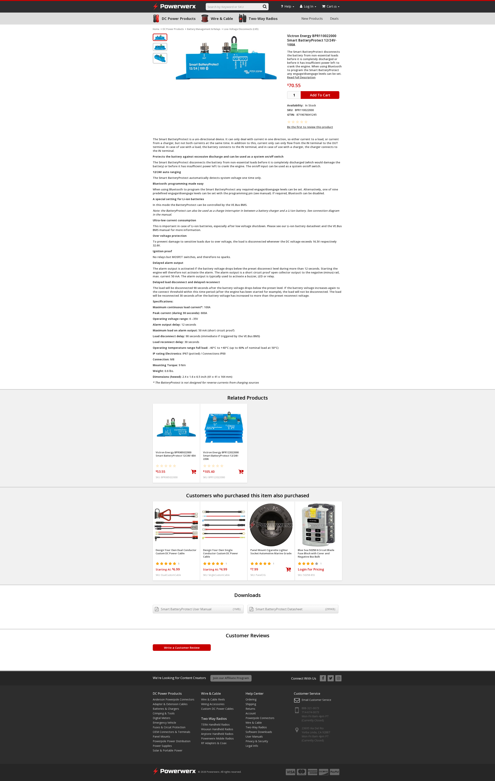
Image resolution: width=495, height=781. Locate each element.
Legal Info (252, 746)
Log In (308, 6)
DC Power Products (178, 18)
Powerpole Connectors (260, 718)
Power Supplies (162, 746)
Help (287, 6)
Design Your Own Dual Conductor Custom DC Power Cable (176, 551)
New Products (312, 18)
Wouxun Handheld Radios (217, 729)
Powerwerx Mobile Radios (217, 738)
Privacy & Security (257, 741)
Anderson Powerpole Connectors (173, 699)
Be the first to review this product (310, 127)
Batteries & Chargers (166, 709)
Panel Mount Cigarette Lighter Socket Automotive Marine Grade (271, 551)
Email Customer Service (316, 700)
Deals (334, 18)
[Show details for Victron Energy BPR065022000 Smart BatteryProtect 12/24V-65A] (176, 427)
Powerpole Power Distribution (171, 741)
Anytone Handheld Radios (217, 734)
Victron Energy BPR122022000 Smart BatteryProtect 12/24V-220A (221, 456)
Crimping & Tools (164, 713)
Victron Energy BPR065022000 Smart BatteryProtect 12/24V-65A (176, 454)
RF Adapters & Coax (213, 743)
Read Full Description (301, 77)
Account (251, 713)
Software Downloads (259, 732)
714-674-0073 (310, 712)
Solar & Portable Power (167, 750)
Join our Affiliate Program (231, 678)
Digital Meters (161, 718)
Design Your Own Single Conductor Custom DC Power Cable (220, 553)
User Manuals (254, 736)
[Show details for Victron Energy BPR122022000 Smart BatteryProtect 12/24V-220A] (223, 427)
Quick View (176, 408)
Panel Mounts (161, 736)
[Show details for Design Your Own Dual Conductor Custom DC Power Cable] (176, 525)
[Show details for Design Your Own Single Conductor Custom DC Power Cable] (223, 525)
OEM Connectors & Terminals (171, 732)
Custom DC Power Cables (217, 709)
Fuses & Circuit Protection (169, 727)
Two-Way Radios (263, 18)
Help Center (255, 693)
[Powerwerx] (174, 7)
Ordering (251, 699)
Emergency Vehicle (164, 722)
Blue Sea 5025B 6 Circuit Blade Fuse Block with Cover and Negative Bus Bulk (316, 553)
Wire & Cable (222, 18)
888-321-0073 (310, 708)
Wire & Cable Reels (213, 699)
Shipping (251, 704)
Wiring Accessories (212, 704)
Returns (250, 709)
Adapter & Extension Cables (170, 704)
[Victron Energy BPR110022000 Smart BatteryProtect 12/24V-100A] (160, 37)
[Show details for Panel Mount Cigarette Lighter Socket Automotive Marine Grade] (271, 525)
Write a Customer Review (182, 647)
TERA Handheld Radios (215, 724)
